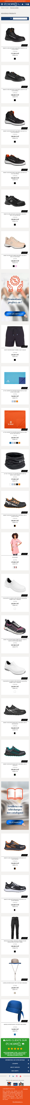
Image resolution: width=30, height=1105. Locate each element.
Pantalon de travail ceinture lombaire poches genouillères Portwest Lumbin (15, 941)
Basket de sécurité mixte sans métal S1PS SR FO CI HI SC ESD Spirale (15, 173)
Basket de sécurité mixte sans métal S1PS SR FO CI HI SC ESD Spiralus (15, 132)
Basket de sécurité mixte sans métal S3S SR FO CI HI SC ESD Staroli (15, 49)
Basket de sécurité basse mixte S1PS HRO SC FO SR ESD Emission (15, 900)
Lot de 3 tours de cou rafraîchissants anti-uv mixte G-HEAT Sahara (15, 474)
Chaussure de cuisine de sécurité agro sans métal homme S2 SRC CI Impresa (15, 682)
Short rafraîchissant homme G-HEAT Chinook (15, 349)
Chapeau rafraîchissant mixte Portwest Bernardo (15, 982)
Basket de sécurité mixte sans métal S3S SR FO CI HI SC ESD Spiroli (15, 90)
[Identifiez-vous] (22, 4)
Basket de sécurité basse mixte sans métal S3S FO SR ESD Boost (15, 723)
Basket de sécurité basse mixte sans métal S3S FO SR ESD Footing (15, 516)
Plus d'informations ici (17, 1102)
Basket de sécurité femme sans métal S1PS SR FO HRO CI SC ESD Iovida (15, 256)
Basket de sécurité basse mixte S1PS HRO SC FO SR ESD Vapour (15, 859)
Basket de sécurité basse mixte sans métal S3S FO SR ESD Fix (15, 765)
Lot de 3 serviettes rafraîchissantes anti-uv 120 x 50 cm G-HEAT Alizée (15, 391)
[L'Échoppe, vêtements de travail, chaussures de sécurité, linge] (10, 4)
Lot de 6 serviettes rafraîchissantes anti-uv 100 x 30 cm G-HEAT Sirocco (15, 433)
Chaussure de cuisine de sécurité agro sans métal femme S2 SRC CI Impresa (15, 599)
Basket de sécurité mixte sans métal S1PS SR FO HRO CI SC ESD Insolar (15, 215)
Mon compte (15, 1070)
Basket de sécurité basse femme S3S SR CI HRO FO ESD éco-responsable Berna (15, 640)
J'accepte (25, 1089)
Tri (11, 18)
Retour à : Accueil (4, 8)
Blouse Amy (15, 557)
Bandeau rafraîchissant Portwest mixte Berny (15, 1024)
